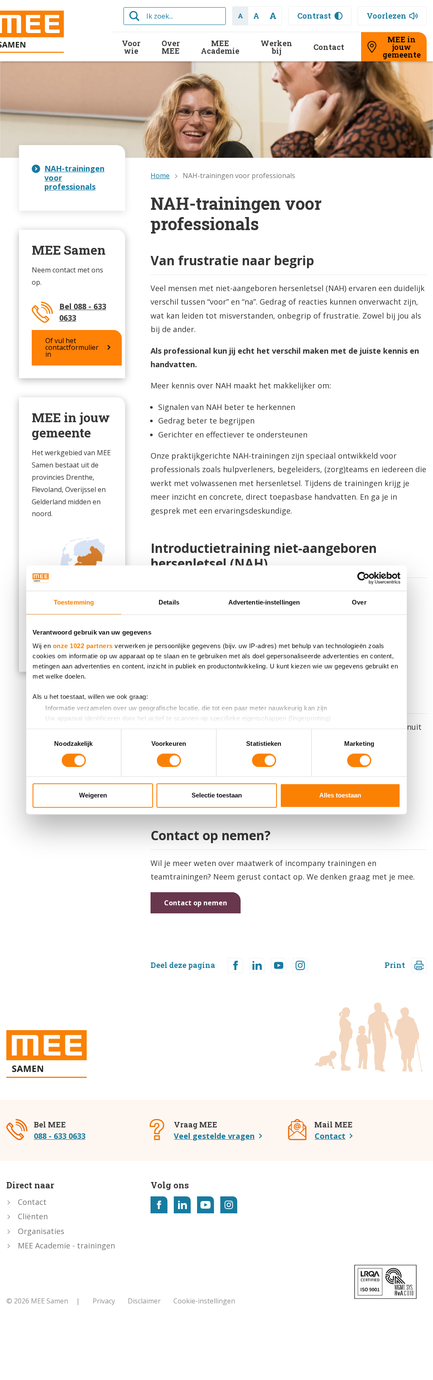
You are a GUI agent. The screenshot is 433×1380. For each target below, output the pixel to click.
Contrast (314, 16)
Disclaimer (144, 1301)
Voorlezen (386, 16)
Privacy (104, 1301)
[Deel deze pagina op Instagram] (300, 965)
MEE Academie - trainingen (66, 1245)
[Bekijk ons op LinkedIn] (182, 1204)
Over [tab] (359, 602)
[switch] (169, 760)
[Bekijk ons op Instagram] (228, 1204)
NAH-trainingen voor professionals (74, 177)
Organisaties (41, 1231)
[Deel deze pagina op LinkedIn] (257, 965)
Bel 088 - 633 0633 (82, 312)
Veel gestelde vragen (214, 1136)
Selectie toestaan (217, 795)
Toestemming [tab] (74, 602)
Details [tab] (169, 602)
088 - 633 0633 (59, 1136)
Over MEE (171, 47)
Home (160, 175)
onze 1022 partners (83, 645)
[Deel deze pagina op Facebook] (235, 965)
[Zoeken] (134, 16)
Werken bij (276, 47)
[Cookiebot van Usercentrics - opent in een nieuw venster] (363, 578)
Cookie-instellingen (204, 1301)
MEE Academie (220, 47)
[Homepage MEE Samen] (46, 1054)
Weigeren (93, 795)
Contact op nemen (195, 902)
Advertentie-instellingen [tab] (264, 602)
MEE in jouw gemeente (402, 47)
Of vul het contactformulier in (72, 347)
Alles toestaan (340, 795)
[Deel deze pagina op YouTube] (278, 965)
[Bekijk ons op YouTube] (205, 1204)
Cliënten (33, 1216)
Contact (328, 47)
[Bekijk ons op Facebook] (159, 1204)
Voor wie (131, 47)
